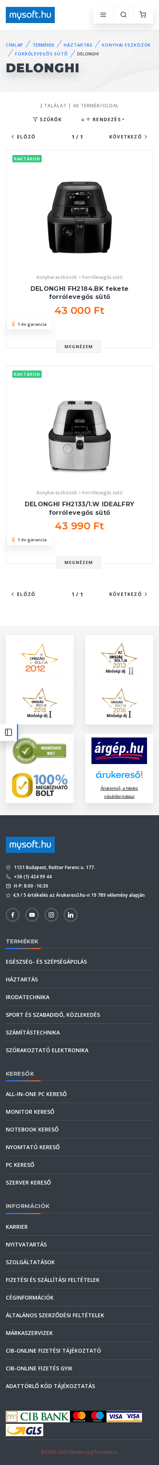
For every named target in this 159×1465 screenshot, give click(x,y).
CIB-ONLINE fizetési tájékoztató (53, 1350)
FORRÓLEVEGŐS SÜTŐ (41, 54)
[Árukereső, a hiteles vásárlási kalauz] (40, 750)
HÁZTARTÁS (78, 45)
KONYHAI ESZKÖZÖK (126, 45)
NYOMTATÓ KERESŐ (33, 1147)
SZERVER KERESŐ (28, 1182)
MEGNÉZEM (78, 346)
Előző (26, 136)
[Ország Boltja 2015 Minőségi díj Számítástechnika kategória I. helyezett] (39, 701)
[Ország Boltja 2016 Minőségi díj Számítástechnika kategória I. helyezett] (119, 701)
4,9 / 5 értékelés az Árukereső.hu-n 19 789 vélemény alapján (79, 895)
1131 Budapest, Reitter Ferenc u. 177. (54, 867)
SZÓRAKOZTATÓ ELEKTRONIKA (47, 1050)
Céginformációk (30, 1297)
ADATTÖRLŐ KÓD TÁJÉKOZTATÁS (50, 1386)
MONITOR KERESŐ (30, 1111)
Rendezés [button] (106, 119)
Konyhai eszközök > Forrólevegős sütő (79, 277)
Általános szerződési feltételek (55, 1315)
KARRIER (17, 1226)
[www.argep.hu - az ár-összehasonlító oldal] (119, 751)
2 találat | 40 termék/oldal (79, 105)
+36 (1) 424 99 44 (32, 876)
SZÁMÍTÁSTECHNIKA (33, 1032)
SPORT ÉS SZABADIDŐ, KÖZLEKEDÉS (53, 1014)
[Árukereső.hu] (119, 777)
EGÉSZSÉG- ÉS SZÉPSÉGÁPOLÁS (46, 961)
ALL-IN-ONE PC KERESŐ (36, 1094)
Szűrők (50, 119)
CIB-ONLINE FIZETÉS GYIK (39, 1368)
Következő (125, 136)
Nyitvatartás (26, 1244)
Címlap (14, 45)
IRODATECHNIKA (27, 997)
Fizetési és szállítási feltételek (53, 1279)
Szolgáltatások (30, 1262)
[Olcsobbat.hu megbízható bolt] (40, 785)
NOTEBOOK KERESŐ (32, 1129)
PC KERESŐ (20, 1164)
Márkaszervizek (29, 1333)
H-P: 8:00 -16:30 (30, 886)
